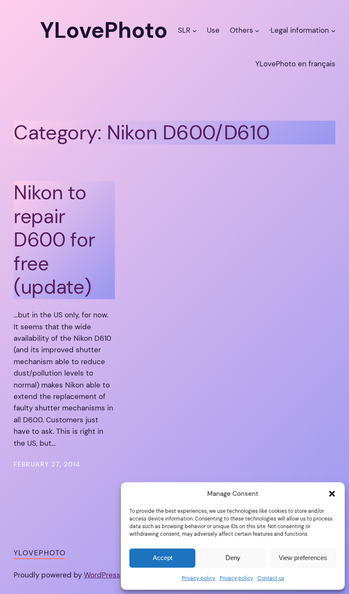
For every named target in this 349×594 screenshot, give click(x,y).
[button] (332, 493)
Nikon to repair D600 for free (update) (54, 240)
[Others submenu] (257, 30)
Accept (162, 557)
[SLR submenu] (194, 30)
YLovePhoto (40, 552)
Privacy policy (198, 578)
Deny (233, 557)
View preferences (303, 557)
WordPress (102, 575)
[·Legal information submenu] (333, 30)
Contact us (270, 578)
